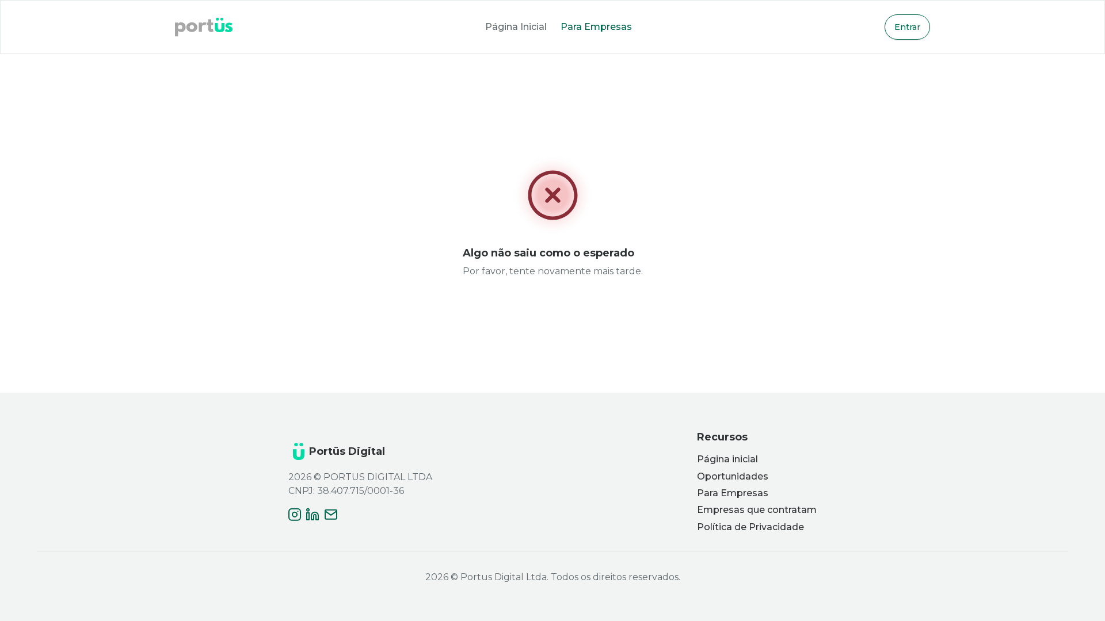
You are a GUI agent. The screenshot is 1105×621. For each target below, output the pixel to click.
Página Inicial (516, 26)
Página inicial (727, 459)
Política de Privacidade (750, 527)
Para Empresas (596, 26)
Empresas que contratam (757, 509)
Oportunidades (732, 476)
